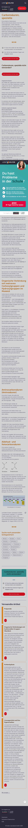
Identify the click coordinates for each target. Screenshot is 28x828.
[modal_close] (26, 161)
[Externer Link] (14, 187)
